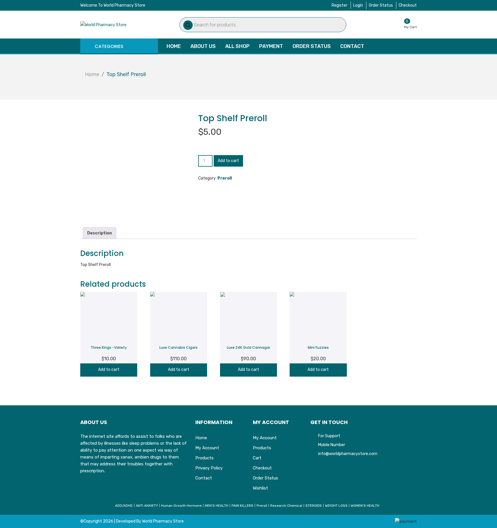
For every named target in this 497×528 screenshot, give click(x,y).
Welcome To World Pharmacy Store (112, 5)
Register (339, 5)
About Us (203, 46)
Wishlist (260, 488)
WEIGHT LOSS (336, 506)
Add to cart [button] (108, 369)
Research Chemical (286, 506)
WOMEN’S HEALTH (365, 506)
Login (358, 5)
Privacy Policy (209, 468)
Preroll (224, 178)
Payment (271, 46)
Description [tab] (99, 233)
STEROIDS (313, 506)
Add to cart (228, 160)
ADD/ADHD (124, 506)
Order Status (381, 5)
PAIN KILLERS (242, 506)
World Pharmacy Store (163, 521)
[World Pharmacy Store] (103, 24)
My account (207, 447)
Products (204, 457)
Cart (257, 457)
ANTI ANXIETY (147, 506)
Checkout (408, 5)
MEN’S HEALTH (216, 506)
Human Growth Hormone (181, 506)
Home (174, 46)
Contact (352, 46)
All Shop (237, 46)
